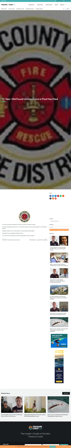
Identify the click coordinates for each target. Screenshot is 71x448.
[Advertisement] (24, 201)
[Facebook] (66, 1)
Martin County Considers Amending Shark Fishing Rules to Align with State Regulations (59, 330)
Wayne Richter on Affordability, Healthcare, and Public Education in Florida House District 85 (57, 281)
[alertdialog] (35, 446)
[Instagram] (67, 1)
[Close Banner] (69, 446)
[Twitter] (69, 1)
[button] (64, 9)
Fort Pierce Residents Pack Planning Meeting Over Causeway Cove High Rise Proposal (58, 298)
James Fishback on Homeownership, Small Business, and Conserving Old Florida (58, 249)
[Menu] (66, 4)
